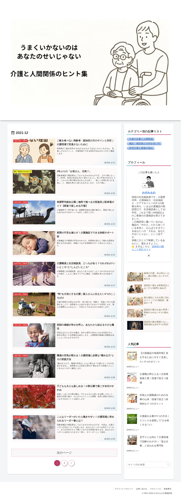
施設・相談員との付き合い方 (144, 143)
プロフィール (155, 489)
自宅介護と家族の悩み (141, 148)
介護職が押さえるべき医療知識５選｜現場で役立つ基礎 (154, 378)
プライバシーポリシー (124, 489)
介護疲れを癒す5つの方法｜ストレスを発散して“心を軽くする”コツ (155, 420)
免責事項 (167, 489)
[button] (168, 464)
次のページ (64, 452)
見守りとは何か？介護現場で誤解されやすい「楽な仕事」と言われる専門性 (154, 441)
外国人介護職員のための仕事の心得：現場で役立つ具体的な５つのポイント (154, 399)
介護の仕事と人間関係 (141, 139)
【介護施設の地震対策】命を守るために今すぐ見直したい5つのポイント (154, 357)
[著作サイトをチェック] (149, 255)
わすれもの (148, 192)
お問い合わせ (141, 489)
